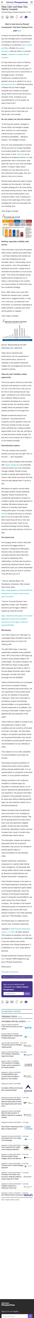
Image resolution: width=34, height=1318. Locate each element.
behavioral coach (9, 84)
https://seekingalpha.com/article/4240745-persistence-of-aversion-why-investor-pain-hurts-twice (17, 593)
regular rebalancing (12, 464)
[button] (2, 17)
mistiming (20, 154)
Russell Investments (20, 12)
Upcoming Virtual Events (13, 1021)
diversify (4, 513)
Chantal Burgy (7, 12)
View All (20, 1016)
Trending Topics (9, 1016)
